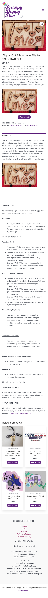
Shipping (24, 531)
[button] (42, 24)
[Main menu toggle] (43, 10)
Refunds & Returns (24, 534)
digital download (32, 125)
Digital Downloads (15, 125)
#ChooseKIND (24, 590)
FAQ (24, 529)
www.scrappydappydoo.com (21, 413)
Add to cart (24, 117)
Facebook (22, 574)
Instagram (38, 574)
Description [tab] (7, 135)
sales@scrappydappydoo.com (26, 571)
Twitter (30, 574)
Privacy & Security (24, 537)
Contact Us (24, 526)
